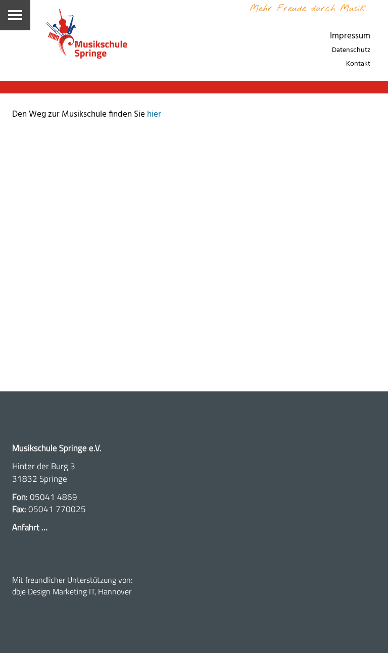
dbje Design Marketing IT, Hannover (71, 591)
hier (154, 114)
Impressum (350, 36)
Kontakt (358, 64)
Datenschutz (351, 50)
